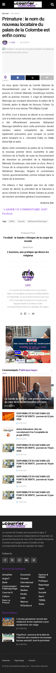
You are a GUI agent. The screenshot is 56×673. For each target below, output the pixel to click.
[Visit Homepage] (28, 4)
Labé (22, 598)
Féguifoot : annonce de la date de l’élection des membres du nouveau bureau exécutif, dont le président (34, 637)
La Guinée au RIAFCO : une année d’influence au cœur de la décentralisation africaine (27, 400)
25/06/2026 (10, 406)
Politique (43, 581)
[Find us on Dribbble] (34, 560)
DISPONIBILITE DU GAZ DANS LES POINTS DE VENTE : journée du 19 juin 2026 (35, 448)
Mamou (24, 602)
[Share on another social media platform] (47, 77)
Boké (4, 582)
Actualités (15, 13)
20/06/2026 (22, 454)
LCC (13, 42)
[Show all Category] (51, 370)
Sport (41, 596)
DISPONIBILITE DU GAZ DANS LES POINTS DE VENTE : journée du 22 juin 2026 (35, 416)
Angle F (6, 578)
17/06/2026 (22, 486)
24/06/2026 (22, 439)
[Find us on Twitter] (12, 560)
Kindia (23, 594)
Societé (42, 592)
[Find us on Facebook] (5, 560)
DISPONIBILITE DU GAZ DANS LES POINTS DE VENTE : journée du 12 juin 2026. (35, 495)
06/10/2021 (25, 42)
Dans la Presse (6, 601)
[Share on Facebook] (18, 77)
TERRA (42, 600)
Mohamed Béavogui (37, 221)
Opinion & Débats (43, 576)
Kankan (24, 590)
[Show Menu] (3, 4)
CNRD (11, 221)
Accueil (5, 13)
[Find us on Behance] (26, 560)
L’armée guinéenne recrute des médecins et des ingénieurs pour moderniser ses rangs (32, 622)
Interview (24, 586)
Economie (25, 575)
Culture (6, 596)
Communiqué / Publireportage (9, 587)
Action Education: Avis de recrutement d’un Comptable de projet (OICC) (32, 432)
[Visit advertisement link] (28, 344)
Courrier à (7, 592)
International (26, 582)
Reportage (44, 585)
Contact (32, 660)
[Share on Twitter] (33, 77)
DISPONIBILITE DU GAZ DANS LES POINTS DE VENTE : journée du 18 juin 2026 (35, 464)
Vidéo (41, 604)
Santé (41, 588)
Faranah (24, 578)
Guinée (21, 221)
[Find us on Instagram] (19, 560)
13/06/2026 (22, 502)
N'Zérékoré (26, 605)
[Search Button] (52, 4)
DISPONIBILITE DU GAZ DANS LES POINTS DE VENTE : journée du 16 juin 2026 (35, 479)
